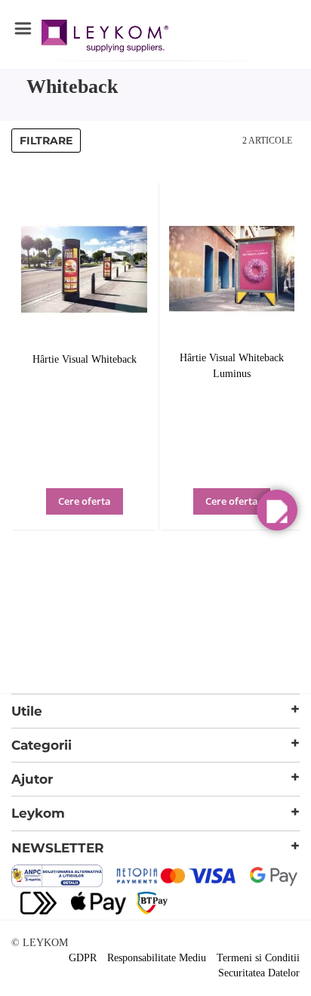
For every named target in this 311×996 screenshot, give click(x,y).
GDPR (83, 958)
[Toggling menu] (22, 28)
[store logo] (105, 38)
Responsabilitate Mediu (156, 958)
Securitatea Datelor (259, 973)
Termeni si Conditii (258, 958)
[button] (105, 511)
